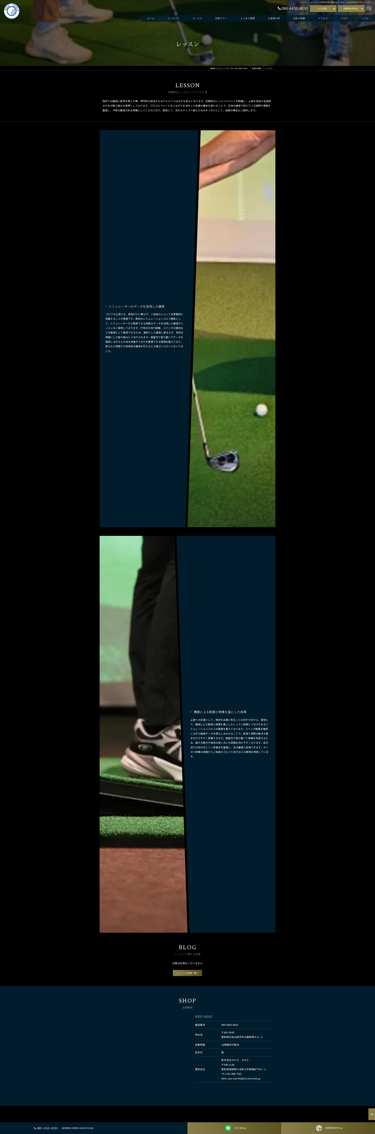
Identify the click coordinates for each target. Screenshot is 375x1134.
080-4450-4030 (229, 1025)
